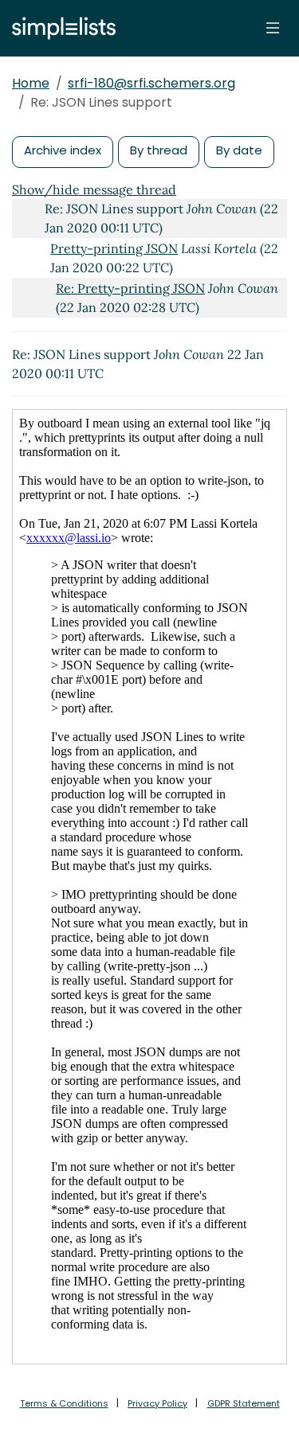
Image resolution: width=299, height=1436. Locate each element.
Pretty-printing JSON (114, 248)
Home (30, 83)
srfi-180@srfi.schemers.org (151, 83)
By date (239, 150)
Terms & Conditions (64, 1403)
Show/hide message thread (94, 189)
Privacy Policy (157, 1403)
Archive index (62, 150)
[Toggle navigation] (272, 28)
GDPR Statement (243, 1403)
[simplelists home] (60, 28)
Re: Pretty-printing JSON (130, 288)
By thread (158, 150)
